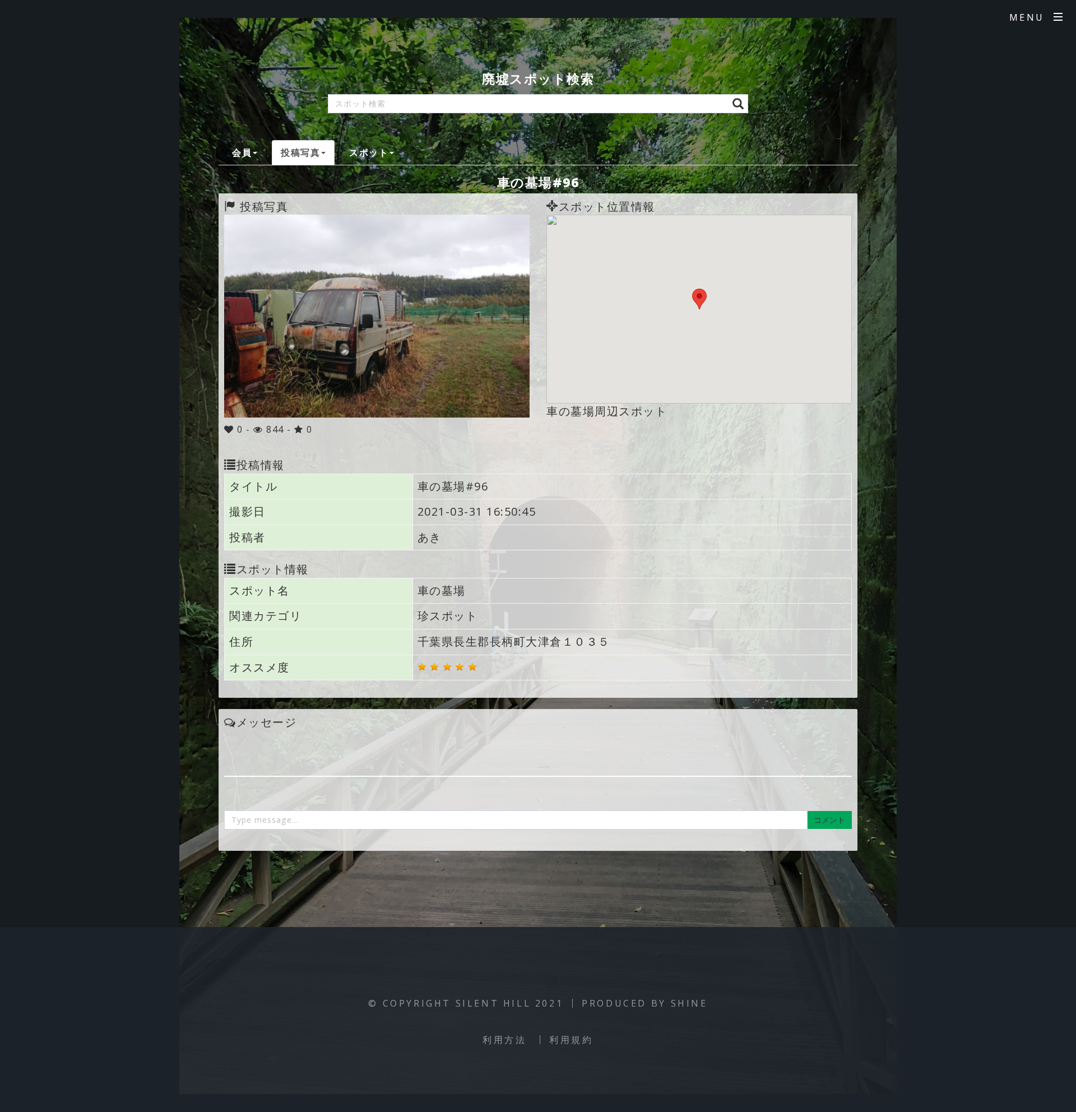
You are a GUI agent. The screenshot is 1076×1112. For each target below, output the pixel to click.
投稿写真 (300, 152)
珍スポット (448, 615)
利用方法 (504, 1040)
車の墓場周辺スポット (606, 411)
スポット (368, 152)
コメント (829, 819)
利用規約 (571, 1040)
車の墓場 (442, 590)
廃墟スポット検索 (538, 78)
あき (430, 537)
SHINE (689, 1003)
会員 (242, 152)
